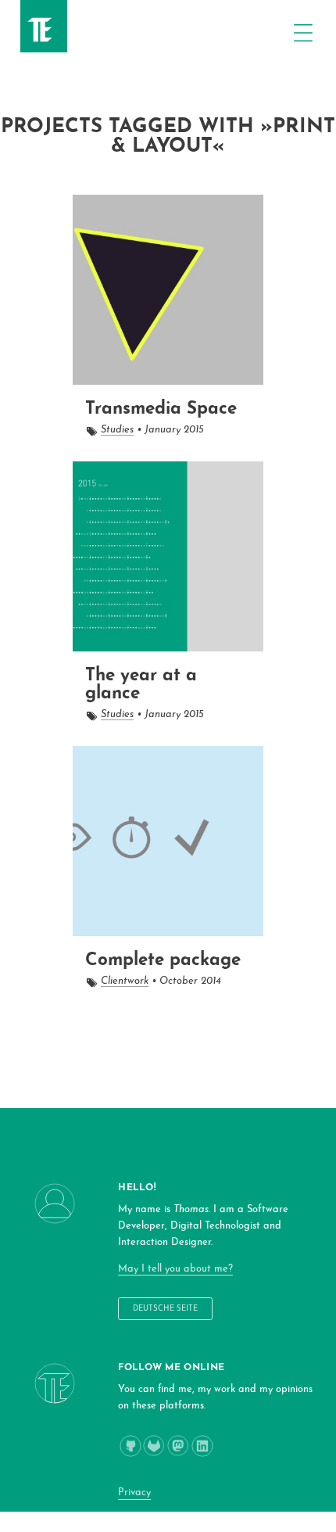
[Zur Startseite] (37, 39)
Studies (117, 430)
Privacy (134, 1492)
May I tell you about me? (175, 1269)
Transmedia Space (161, 409)
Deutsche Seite (165, 1308)
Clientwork (124, 981)
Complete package (163, 961)
